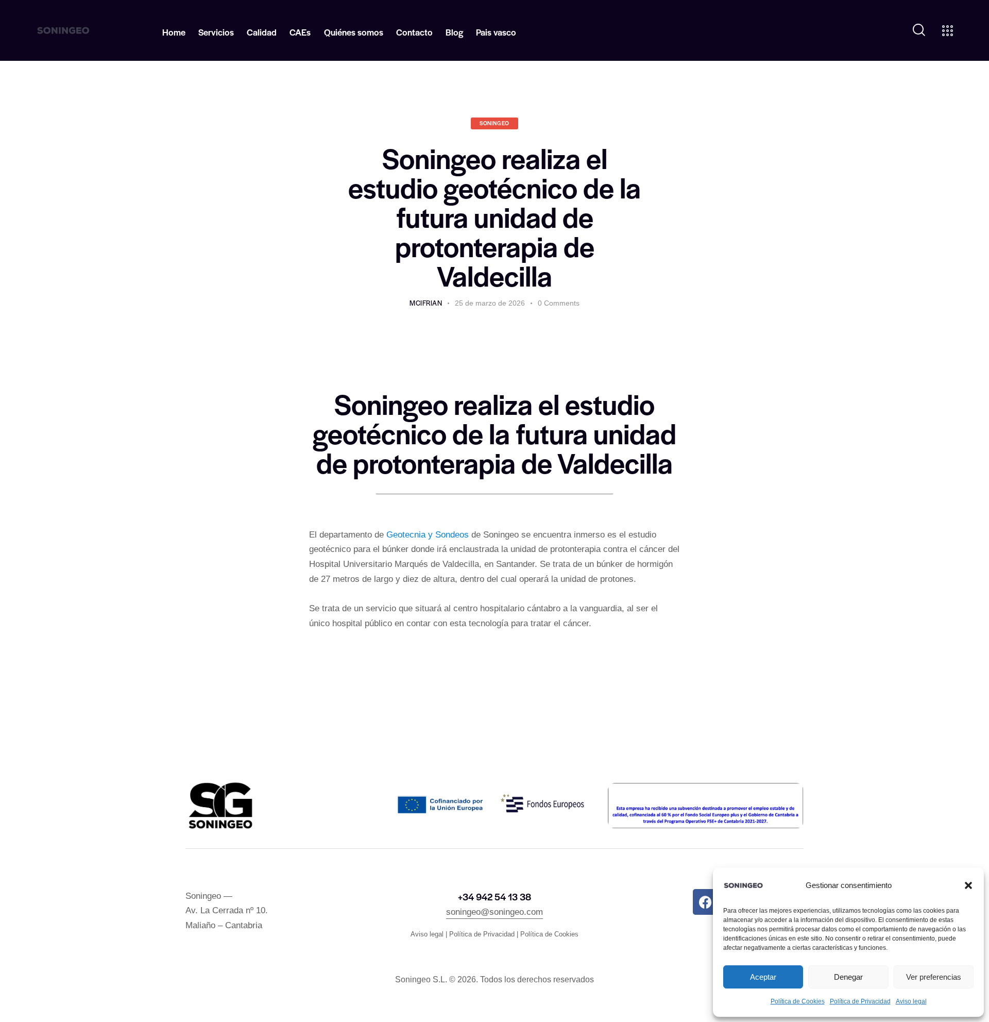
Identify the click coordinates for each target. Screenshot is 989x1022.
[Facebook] (706, 902)
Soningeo (494, 123)
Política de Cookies (798, 1001)
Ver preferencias (933, 977)
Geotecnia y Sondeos (427, 535)
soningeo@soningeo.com (494, 912)
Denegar (848, 977)
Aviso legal (911, 1001)
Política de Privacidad (860, 1001)
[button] (968, 885)
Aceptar (763, 977)
